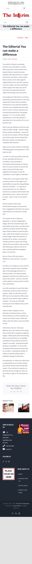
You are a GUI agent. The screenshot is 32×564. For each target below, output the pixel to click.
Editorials (14, 59)
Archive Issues (23, 485)
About (20, 474)
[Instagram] (9, 461)
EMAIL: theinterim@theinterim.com (16, 3)
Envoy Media (16, 506)
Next (26, 38)
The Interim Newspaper (22, 503)
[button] (4, 408)
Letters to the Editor (22, 491)
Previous (20, 38)
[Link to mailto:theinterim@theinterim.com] (4, 449)
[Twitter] (6, 461)
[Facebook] (3, 461)
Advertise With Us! (23, 480)
